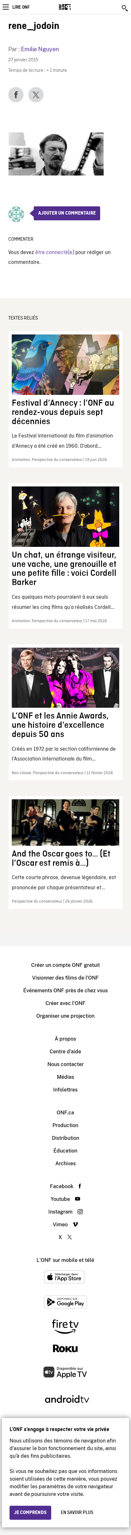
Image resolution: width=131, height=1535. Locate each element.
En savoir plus (77, 1512)
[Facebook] (16, 94)
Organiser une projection (65, 1016)
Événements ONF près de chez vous (65, 991)
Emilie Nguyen (40, 49)
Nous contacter (65, 1064)
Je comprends (30, 1512)
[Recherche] (125, 8)
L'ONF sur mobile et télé (65, 1260)
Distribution (65, 1138)
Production (65, 1125)
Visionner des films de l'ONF (65, 978)
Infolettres (65, 1090)
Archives (65, 1163)
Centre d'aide (65, 1052)
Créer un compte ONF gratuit (65, 965)
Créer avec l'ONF (65, 1003)
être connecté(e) (54, 252)
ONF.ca (65, 1113)
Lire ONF (21, 7)
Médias (65, 1077)
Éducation (65, 1151)
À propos (65, 1039)
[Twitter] (36, 94)
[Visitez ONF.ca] (76, 7)
